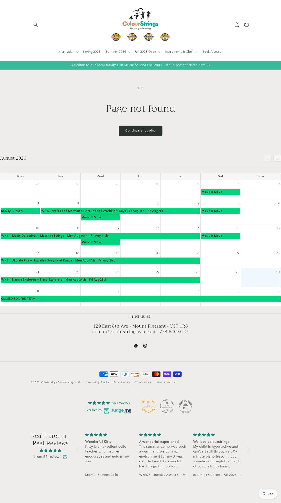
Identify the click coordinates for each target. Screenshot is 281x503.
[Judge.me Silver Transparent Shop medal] (167, 406)
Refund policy (121, 382)
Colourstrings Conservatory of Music (63, 382)
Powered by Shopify (97, 382)
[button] (35, 24)
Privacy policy (142, 382)
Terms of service (165, 382)
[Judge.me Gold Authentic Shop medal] (148, 406)
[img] (50, 450)
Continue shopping (140, 130)
